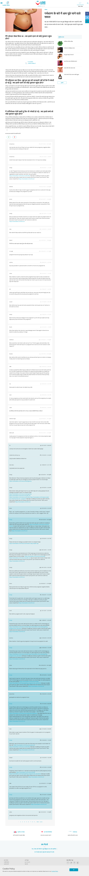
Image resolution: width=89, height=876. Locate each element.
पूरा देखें (62, 82)
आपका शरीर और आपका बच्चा (69, 68)
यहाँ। (53, 852)
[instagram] (74, 862)
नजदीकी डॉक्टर (6, 862)
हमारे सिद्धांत (27, 860)
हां (8, 137)
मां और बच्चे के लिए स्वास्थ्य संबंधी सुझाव (71, 74)
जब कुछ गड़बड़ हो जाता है (68, 54)
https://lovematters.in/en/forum (26, 179)
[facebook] (68, 862)
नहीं (14, 137)
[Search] (87, 3)
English (40, 6)
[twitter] (71, 862)
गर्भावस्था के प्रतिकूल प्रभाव (69, 48)
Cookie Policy (55, 871)
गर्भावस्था (45, 9)
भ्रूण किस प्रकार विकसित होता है (70, 61)
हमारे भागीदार (6, 860)
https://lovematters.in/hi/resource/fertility (19, 175)
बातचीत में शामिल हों (31, 63)
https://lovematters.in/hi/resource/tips (18, 627)
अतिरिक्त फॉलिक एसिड (68, 41)
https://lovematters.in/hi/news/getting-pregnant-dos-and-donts (25, 683)
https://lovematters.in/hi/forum (17, 221)
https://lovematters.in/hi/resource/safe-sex (19, 495)
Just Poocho (27, 862)
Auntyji (10, 519)
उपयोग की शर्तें (6, 864)
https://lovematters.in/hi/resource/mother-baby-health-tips (24, 543)
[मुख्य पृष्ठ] (40, 4)
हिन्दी (44, 6)
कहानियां (54, 849)
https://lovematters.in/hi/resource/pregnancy (20, 481)
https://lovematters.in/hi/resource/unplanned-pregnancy (23, 713)
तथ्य (49, 849)
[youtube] (77, 862)
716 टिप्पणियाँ (30, 62)
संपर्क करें (26, 864)
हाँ (73, 869)
